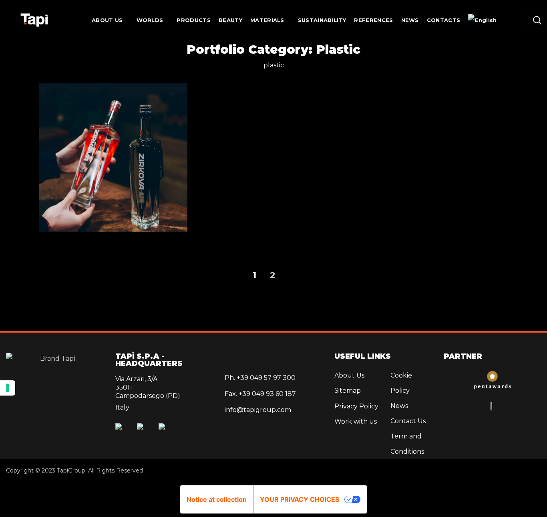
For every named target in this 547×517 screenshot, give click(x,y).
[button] (537, 20)
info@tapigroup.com (258, 410)
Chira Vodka (434, 210)
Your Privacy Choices (299, 499)
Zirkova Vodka (113, 172)
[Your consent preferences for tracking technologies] (7, 388)
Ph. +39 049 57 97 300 (260, 378)
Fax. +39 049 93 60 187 (260, 394)
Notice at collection (217, 499)
